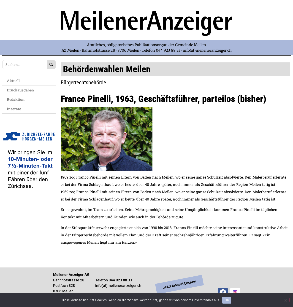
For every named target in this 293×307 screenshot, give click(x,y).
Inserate (14, 108)
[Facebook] (223, 292)
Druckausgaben (20, 90)
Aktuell (13, 80)
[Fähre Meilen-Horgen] (29, 197)
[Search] (51, 64)
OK (227, 300)
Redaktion (15, 99)
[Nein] (286, 300)
